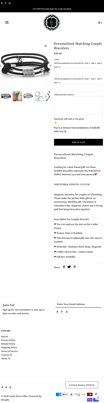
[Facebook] (1, 3)
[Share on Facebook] (64, 267)
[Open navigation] (12, 22)
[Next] (50, 66)
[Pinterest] (5, 3)
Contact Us (6, 354)
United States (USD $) (82, 385)
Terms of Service (9, 351)
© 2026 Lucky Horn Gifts (14, 396)
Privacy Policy (8, 340)
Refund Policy (8, 343)
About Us (5, 358)
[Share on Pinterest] (75, 267)
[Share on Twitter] (69, 267)
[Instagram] (9, 3)
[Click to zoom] (46, 46)
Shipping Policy (9, 347)
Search (4, 336)
